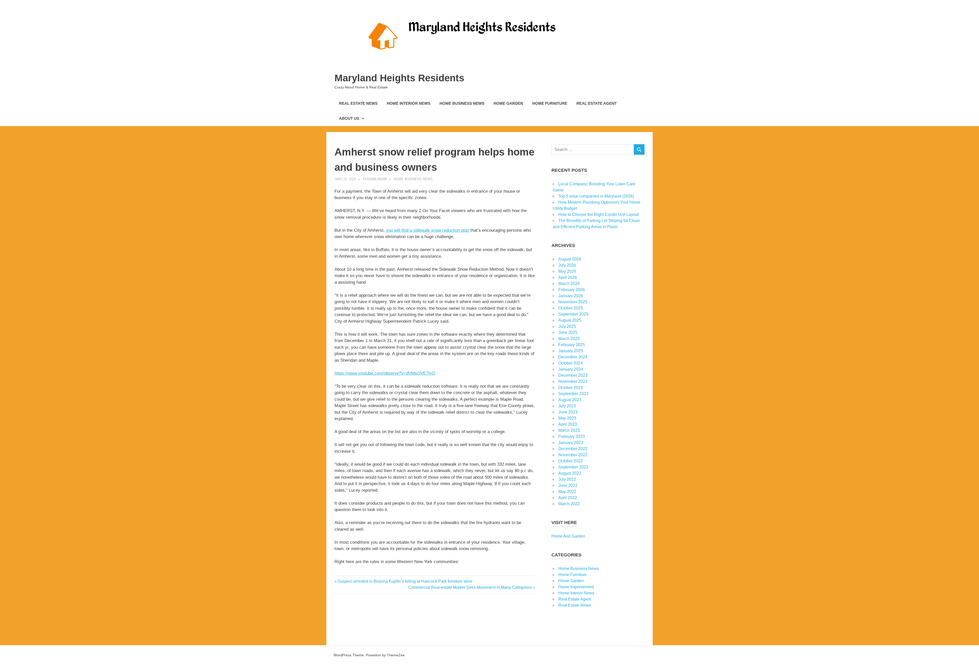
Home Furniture (549, 103)
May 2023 (567, 418)
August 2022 (569, 473)
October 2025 (570, 308)
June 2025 (567, 332)
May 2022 (567, 491)
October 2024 (570, 363)
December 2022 (572, 449)
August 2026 (569, 259)
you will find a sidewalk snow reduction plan (427, 230)
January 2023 (570, 442)
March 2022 (569, 504)
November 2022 (572, 455)
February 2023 (571, 436)
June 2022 (567, 485)
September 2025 (573, 314)
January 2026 (570, 296)
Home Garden (508, 103)
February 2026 (571, 290)
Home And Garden (568, 536)
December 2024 (572, 357)
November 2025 (572, 302)
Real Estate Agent (596, 103)
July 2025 (567, 326)
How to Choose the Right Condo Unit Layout (598, 214)
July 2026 (567, 265)
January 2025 (570, 351)
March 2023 (569, 430)
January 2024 (570, 369)
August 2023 (569, 400)
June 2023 (567, 412)
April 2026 (567, 277)
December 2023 (572, 375)
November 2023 (572, 381)
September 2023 (573, 394)
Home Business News (462, 103)
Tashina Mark (375, 179)
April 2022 (567, 498)
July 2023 (567, 406)
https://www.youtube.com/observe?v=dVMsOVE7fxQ (384, 373)
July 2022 (567, 479)
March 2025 (569, 338)
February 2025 (571, 345)
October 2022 (570, 461)
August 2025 (569, 320)
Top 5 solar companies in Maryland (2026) (596, 196)
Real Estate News (358, 103)
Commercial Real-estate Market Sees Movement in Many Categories (470, 587)
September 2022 (573, 467)
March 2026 (569, 283)
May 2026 (567, 271)
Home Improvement (576, 587)
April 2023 (567, 424)
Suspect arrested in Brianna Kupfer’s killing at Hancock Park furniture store (404, 581)
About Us (349, 118)
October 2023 (570, 387)
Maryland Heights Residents (399, 78)
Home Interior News (408, 103)
